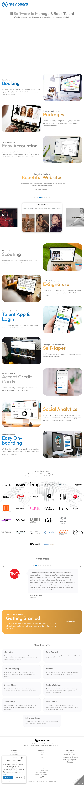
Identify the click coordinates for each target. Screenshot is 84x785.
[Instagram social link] (41, 777)
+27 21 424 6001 (45, 772)
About (42, 752)
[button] (34, 197)
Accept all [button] (8, 777)
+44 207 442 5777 (44, 774)
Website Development (70, 756)
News (42, 757)
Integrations (70, 762)
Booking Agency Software (70, 759)
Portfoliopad (14, 752)
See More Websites (42, 190)
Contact (42, 754)
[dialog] (14, 769)
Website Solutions (13, 754)
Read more (6, 774)
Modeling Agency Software (70, 761)
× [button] (24, 757)
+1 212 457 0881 (44, 770)
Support (42, 756)
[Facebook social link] (43, 777)
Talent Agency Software (70, 754)
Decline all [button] (19, 777)
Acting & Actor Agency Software (70, 757)
